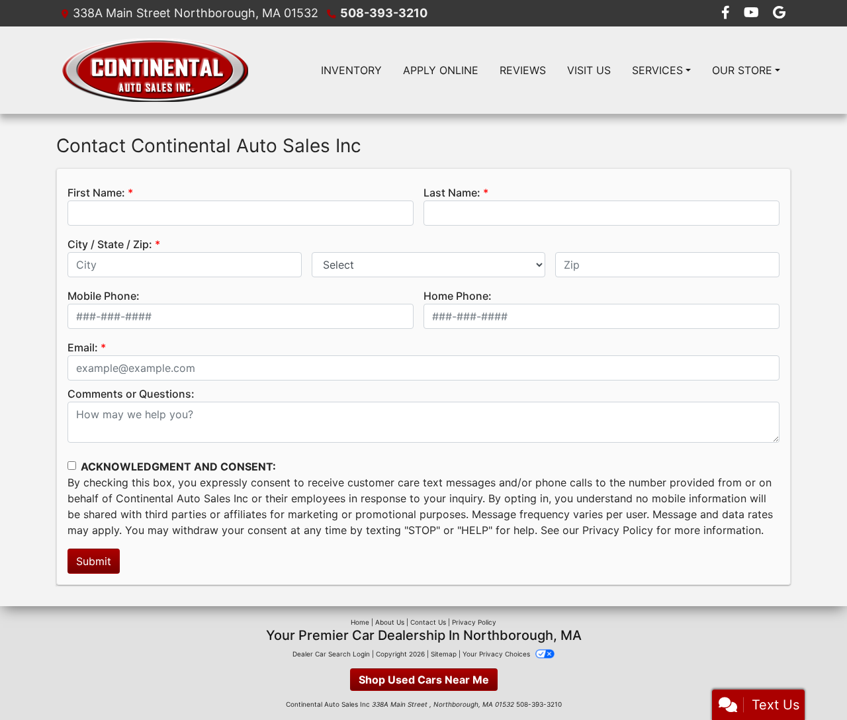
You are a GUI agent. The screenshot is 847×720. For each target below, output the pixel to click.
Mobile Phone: (103, 295)
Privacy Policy (617, 530)
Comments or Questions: (131, 393)
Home (360, 622)
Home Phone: (458, 295)
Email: (82, 347)
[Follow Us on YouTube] (753, 13)
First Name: (96, 192)
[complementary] (807, 680)
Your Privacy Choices (497, 654)
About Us (389, 622)
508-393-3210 (383, 13)
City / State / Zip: (109, 244)
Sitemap (444, 654)
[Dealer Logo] (154, 70)
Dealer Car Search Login (331, 654)
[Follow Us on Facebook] (727, 13)
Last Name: (452, 192)
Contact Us (428, 622)
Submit (93, 561)
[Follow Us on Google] (779, 13)
